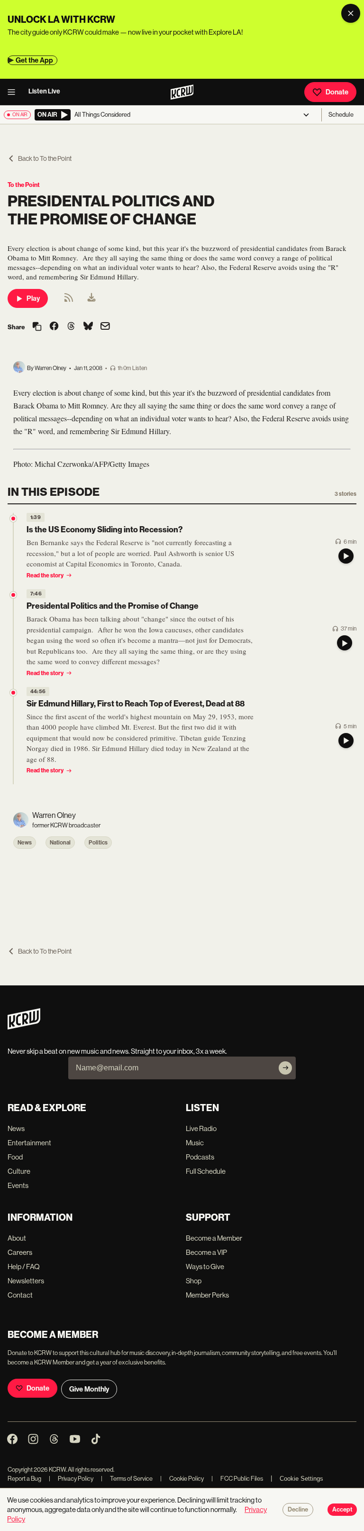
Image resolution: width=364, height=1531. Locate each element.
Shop (193, 1281)
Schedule (341, 114)
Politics (98, 842)
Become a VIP (206, 1252)
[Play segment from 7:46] (13, 595)
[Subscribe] (285, 1068)
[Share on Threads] (71, 327)
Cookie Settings (301, 1478)
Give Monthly (89, 1389)
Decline (298, 1509)
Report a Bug (24, 1478)
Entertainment (29, 1143)
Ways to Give (205, 1266)
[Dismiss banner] (350, 13)
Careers (20, 1252)
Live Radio (201, 1128)
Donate (337, 92)
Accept (342, 1509)
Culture (19, 1171)
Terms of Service (127, 1478)
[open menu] (14, 92)
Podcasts (200, 1157)
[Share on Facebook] (54, 327)
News (25, 842)
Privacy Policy (71, 1478)
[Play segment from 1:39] (13, 518)
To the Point (24, 184)
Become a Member (214, 1238)
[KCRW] (24, 1027)
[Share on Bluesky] (88, 327)
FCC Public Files (237, 1478)
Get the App (34, 60)
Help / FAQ (24, 1266)
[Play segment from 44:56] (13, 692)
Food (15, 1157)
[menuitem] (91, 298)
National (60, 842)
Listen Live (44, 91)
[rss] (68, 300)
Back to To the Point (45, 158)
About (17, 1238)
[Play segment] (346, 556)
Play (33, 298)
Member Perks (207, 1295)
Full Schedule (206, 1171)
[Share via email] (105, 327)
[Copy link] (37, 327)
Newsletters (26, 1281)
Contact (20, 1295)
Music (195, 1143)
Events (18, 1185)
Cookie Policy (182, 1478)
